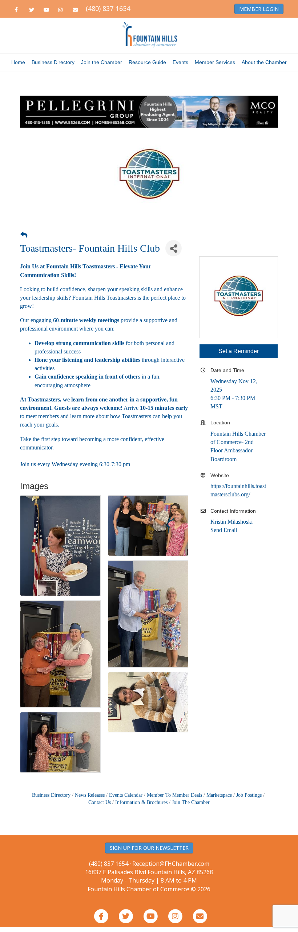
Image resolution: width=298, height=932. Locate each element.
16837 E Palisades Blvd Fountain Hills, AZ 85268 (149, 876)
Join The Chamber (191, 802)
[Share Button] (173, 248)
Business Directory (53, 62)
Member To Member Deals (174, 795)
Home (18, 62)
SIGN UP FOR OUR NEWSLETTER (149, 847)
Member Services (215, 62)
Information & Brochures (141, 802)
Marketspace (219, 795)
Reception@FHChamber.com (170, 864)
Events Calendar (125, 795)
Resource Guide (147, 62)
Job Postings (249, 795)
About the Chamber (264, 62)
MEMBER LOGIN (259, 8)
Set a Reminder (238, 351)
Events (180, 62)
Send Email (223, 530)
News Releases (90, 795)
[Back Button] (23, 235)
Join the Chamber (101, 62)
